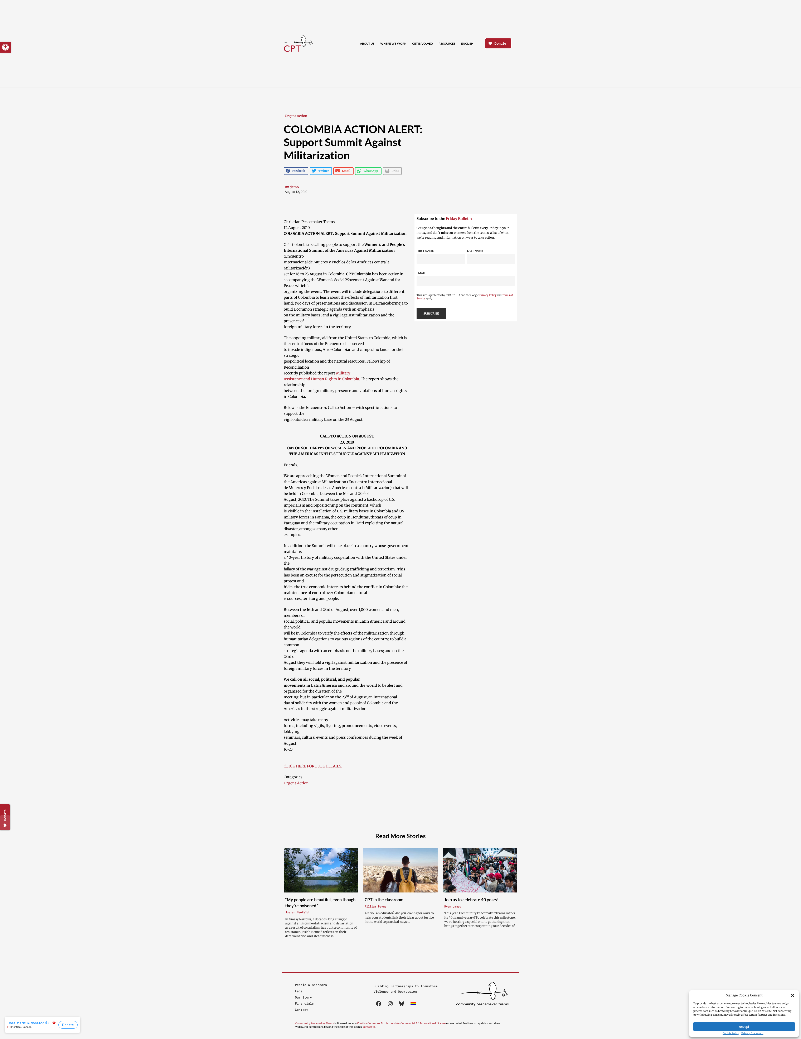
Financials (304, 1003)
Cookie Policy (731, 1033)
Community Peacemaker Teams (314, 1023)
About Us (367, 43)
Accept (744, 1027)
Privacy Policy (487, 295)
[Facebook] (379, 1004)
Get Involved (422, 43)
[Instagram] (390, 1004)
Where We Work (393, 43)
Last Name (475, 250)
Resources (447, 43)
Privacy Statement (752, 1033)
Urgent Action (296, 116)
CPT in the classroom (384, 899)
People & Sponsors (311, 985)
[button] (793, 995)
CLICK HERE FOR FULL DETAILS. (313, 766)
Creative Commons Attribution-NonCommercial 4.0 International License (401, 1023)
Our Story (303, 997)
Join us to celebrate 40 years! (471, 899)
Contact (301, 1009)
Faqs (298, 991)
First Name (425, 250)
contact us (369, 1026)
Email (421, 273)
